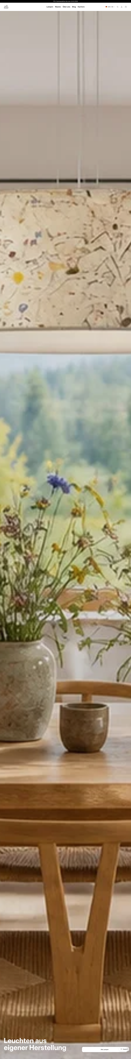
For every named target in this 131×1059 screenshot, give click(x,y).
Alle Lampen (104, 1049)
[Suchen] (117, 7)
